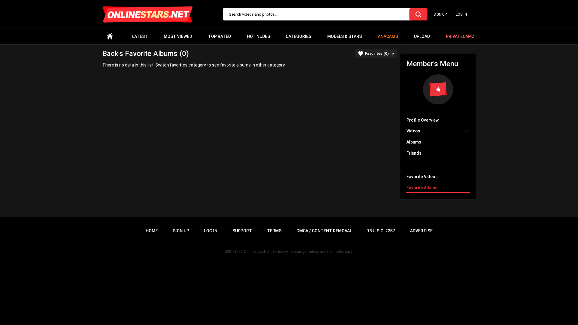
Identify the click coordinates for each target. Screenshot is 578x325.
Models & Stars (344, 36)
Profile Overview (422, 120)
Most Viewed (178, 36)
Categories (298, 36)
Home (109, 36)
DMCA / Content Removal (324, 230)
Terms (274, 230)
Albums (413, 142)
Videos (438, 130)
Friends (413, 153)
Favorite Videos (422, 176)
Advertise (421, 230)
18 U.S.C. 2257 (381, 230)
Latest (140, 36)
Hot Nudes (258, 36)
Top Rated (219, 36)
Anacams (388, 36)
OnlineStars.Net (256, 251)
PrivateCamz (460, 36)
